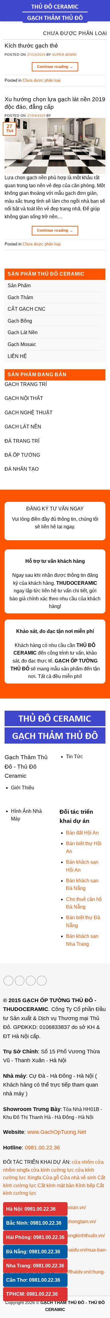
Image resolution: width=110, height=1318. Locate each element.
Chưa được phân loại (42, 80)
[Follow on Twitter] (31, 981)
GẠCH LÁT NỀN (23, 426)
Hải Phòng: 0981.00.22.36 (35, 1237)
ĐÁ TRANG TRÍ (22, 441)
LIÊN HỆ (17, 356)
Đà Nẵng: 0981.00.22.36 (33, 1251)
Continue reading (55, 67)
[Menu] (8, 10)
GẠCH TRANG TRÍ (26, 384)
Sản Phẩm (19, 285)
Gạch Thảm (20, 297)
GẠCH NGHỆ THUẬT (29, 412)
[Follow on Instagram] (20, 981)
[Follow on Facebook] (8, 981)
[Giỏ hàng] (102, 10)
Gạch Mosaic (22, 344)
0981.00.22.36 (42, 1147)
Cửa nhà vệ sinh (78, 1177)
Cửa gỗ (50, 1177)
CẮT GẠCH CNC (27, 309)
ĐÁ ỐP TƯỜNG (22, 455)
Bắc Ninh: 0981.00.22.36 (33, 1223)
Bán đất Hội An (82, 832)
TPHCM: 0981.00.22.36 (32, 1294)
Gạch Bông (20, 320)
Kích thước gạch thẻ (31, 45)
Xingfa (34, 1177)
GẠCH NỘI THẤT (24, 398)
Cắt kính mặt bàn (56, 1185)
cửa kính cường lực (52, 1170)
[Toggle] (100, 285)
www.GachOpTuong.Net (56, 1132)
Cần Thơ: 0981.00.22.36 (33, 1280)
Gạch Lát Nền (23, 332)
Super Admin (64, 54)
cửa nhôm (83, 1162)
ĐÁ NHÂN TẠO (21, 469)
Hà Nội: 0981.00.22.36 (31, 1209)
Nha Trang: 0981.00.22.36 (35, 1265)
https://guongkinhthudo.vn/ (76, 1235)
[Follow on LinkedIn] (42, 981)
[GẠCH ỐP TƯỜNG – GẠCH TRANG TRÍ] (55, 12)
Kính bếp (85, 1185)
